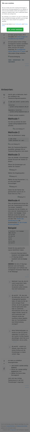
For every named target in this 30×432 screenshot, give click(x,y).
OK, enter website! (15, 29)
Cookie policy (18, 24)
